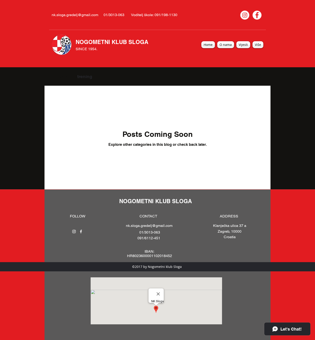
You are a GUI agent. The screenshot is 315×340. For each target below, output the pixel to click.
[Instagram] (244, 15)
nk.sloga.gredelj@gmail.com (75, 15)
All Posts (58, 76)
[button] (260, 77)
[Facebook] (257, 15)
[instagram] (74, 231)
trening (84, 76)
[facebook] (81, 231)
